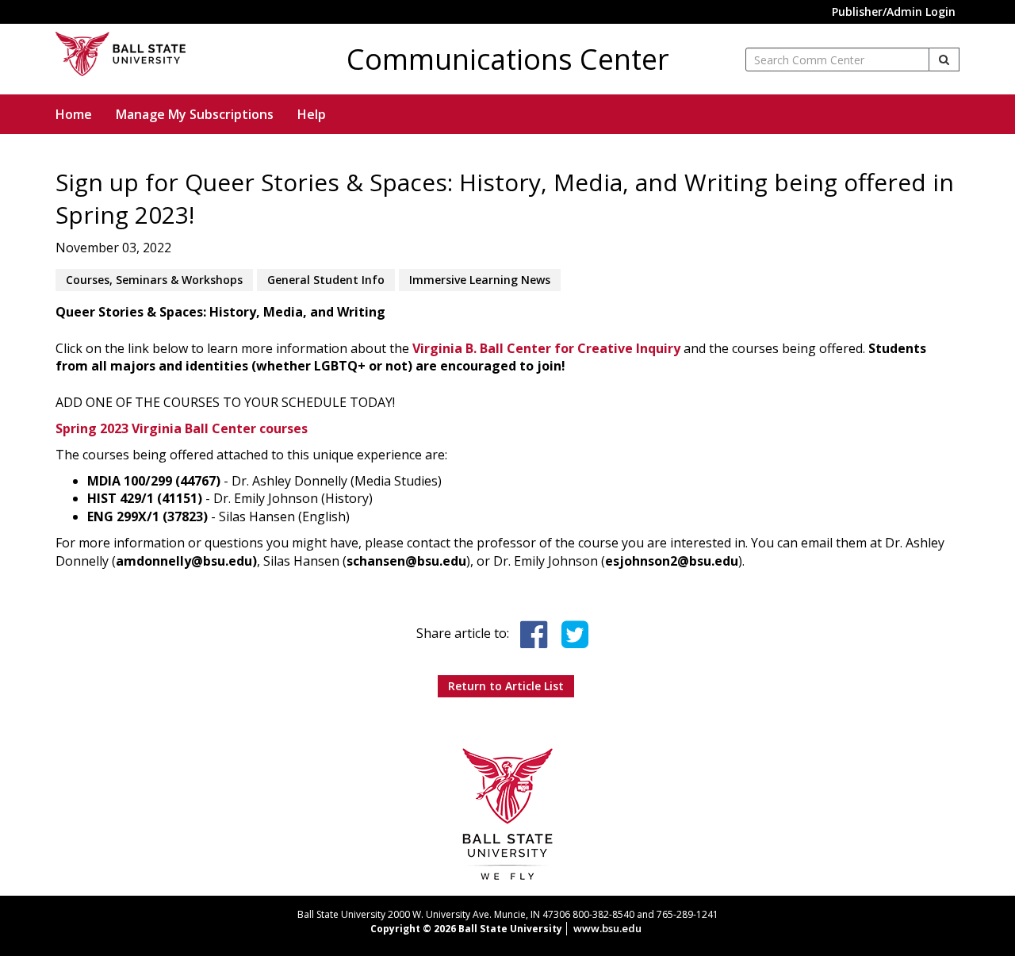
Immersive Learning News (479, 279)
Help (311, 114)
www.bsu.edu (607, 928)
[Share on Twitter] (575, 634)
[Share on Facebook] (533, 634)
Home (74, 114)
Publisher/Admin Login (894, 11)
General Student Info (326, 279)
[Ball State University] (507, 813)
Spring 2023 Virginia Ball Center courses (182, 428)
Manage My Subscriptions (195, 114)
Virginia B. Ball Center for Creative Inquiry (548, 348)
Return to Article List (506, 685)
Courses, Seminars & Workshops (154, 279)
